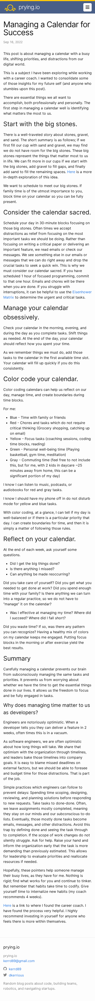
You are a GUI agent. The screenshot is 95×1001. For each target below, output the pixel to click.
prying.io (28, 7)
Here (71, 172)
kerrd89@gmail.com (19, 961)
